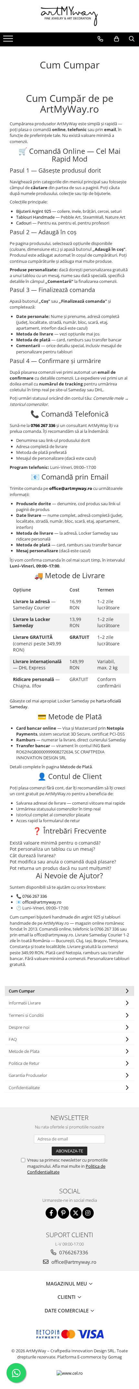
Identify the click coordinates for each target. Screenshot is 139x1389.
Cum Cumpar (22, 991)
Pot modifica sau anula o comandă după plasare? (63, 862)
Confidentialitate (24, 1087)
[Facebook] (51, 1213)
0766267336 (73, 1252)
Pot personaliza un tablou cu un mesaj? (52, 849)
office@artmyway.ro (41, 902)
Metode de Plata (24, 1051)
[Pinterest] (63, 1213)
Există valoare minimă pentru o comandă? (55, 843)
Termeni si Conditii (26, 1015)
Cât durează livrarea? (33, 855)
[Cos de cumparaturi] (116, 38)
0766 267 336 (34, 896)
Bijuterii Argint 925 (34, 211)
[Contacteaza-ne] (100, 38)
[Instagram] (88, 1213)
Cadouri (24, 223)
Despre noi (19, 1027)
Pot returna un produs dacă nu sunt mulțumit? (60, 868)
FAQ (13, 1039)
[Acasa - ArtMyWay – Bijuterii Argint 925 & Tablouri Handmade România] (69, 16)
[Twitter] (75, 1213)
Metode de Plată (76, 767)
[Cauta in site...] (131, 38)
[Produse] (9, 40)
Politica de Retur (24, 1063)
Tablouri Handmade (36, 217)
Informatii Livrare (25, 1003)
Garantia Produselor (28, 1075)
